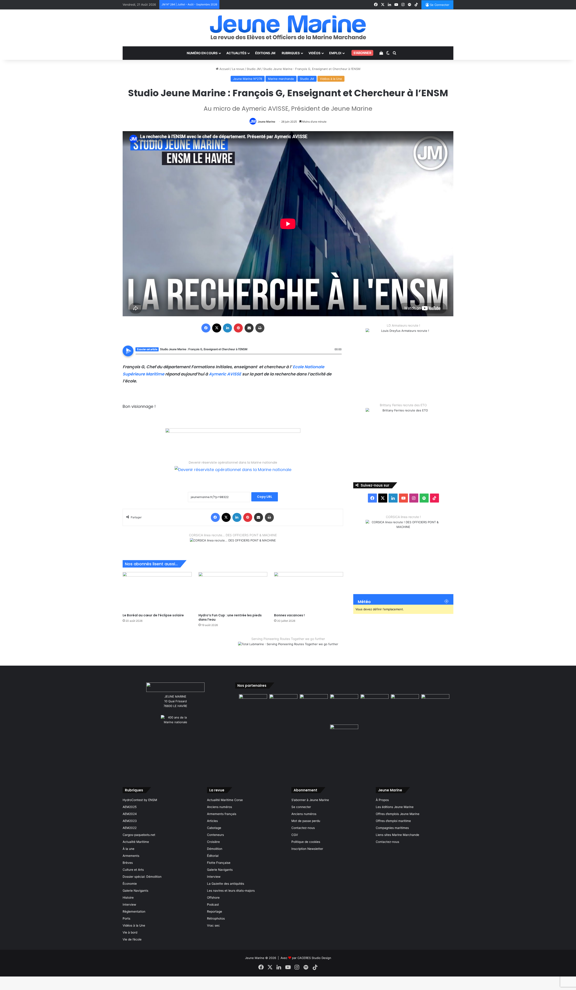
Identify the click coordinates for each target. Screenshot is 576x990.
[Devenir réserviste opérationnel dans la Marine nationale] (233, 473)
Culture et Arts (133, 869)
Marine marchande (281, 79)
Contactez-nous (303, 828)
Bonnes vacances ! (289, 615)
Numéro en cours (202, 53)
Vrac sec (213, 925)
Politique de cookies (305, 842)
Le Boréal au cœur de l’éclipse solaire (153, 615)
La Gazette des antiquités (225, 883)
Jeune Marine (266, 121)
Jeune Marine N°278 (247, 79)
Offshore (213, 897)
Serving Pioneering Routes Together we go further (288, 639)
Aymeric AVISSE (225, 374)
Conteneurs (215, 835)
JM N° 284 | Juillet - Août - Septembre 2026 (189, 4)
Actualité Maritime (136, 842)
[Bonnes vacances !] (308, 591)
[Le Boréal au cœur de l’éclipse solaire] (157, 591)
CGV (294, 835)
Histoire (128, 897)
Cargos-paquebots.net (139, 835)
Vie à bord (130, 932)
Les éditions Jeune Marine (395, 807)
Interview (129, 904)
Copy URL (264, 496)
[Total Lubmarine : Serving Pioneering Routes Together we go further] (288, 647)
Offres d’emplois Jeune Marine (397, 814)
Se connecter (301, 807)
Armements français (221, 814)
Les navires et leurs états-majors (231, 890)
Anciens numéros (219, 807)
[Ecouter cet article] (128, 351)
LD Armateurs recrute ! (403, 325)
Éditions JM (265, 53)
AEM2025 (130, 807)
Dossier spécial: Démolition (142, 876)
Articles (212, 821)
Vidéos (314, 53)
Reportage (214, 911)
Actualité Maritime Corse (225, 800)
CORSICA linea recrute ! (403, 517)
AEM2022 (130, 828)
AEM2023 (130, 821)
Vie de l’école (132, 939)
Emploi (335, 53)
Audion (338, 356)
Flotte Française (218, 862)
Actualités (236, 53)
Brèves (128, 862)
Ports (126, 918)
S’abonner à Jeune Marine (310, 800)
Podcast (213, 904)
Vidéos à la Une (331, 79)
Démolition (214, 849)
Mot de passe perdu (305, 821)
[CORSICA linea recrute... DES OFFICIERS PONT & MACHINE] (233, 543)
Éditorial (212, 856)
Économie (130, 883)
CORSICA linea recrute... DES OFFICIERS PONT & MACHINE (233, 535)
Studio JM (254, 69)
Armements (131, 856)
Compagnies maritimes (392, 828)
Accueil (224, 69)
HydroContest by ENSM (140, 800)
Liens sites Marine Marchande (397, 835)
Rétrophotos (216, 918)
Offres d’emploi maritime (393, 821)
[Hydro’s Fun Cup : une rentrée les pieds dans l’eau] (233, 591)
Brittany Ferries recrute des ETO (403, 405)
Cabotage (214, 828)
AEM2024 (130, 814)
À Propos (382, 800)
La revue (238, 69)
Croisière (213, 842)
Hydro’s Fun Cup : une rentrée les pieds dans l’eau (230, 617)
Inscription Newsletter (307, 849)
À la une (128, 849)
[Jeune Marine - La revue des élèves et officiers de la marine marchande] (288, 27)
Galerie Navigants (135, 890)
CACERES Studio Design (314, 958)
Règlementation (134, 911)
